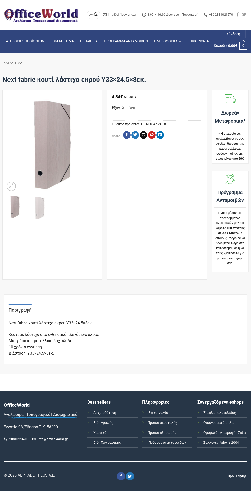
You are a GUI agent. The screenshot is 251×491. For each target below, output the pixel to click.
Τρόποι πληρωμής (162, 433)
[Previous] (13, 144)
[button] (233, 34)
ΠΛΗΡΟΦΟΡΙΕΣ (166, 41)
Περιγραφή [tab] (20, 310)
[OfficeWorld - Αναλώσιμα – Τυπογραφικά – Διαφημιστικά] (41, 14)
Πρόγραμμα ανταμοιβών (167, 443)
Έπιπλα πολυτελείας (219, 413)
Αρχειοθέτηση (104, 413)
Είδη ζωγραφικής (107, 443)
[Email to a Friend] (143, 135)
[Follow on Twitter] (244, 14)
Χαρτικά (99, 433)
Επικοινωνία (158, 413)
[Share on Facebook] (127, 135)
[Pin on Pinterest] (152, 135)
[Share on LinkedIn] (160, 135)
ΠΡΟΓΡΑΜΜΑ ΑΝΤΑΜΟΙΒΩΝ (126, 41)
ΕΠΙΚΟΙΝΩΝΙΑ (198, 41)
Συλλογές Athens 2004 (221, 443)
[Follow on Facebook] (238, 14)
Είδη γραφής (103, 423)
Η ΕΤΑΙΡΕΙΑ (89, 41)
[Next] (91, 144)
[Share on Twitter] (135, 135)
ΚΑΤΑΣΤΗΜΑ (64, 41)
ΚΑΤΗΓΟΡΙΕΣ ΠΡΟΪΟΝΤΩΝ (24, 41)
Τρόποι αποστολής (162, 423)
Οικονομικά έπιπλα (218, 423)
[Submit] (96, 15)
